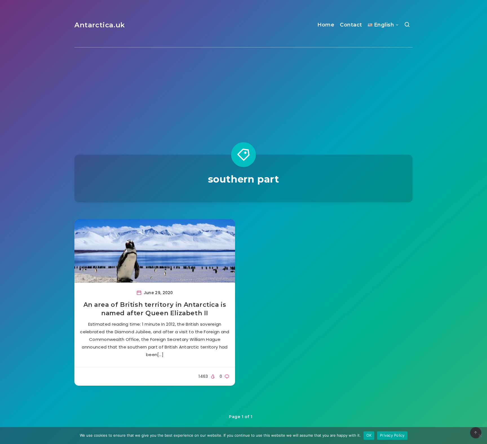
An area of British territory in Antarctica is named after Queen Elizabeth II (154, 309)
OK (369, 435)
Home (325, 25)
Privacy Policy (392, 435)
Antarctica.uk (99, 25)
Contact (351, 25)
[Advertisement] (243, 89)
